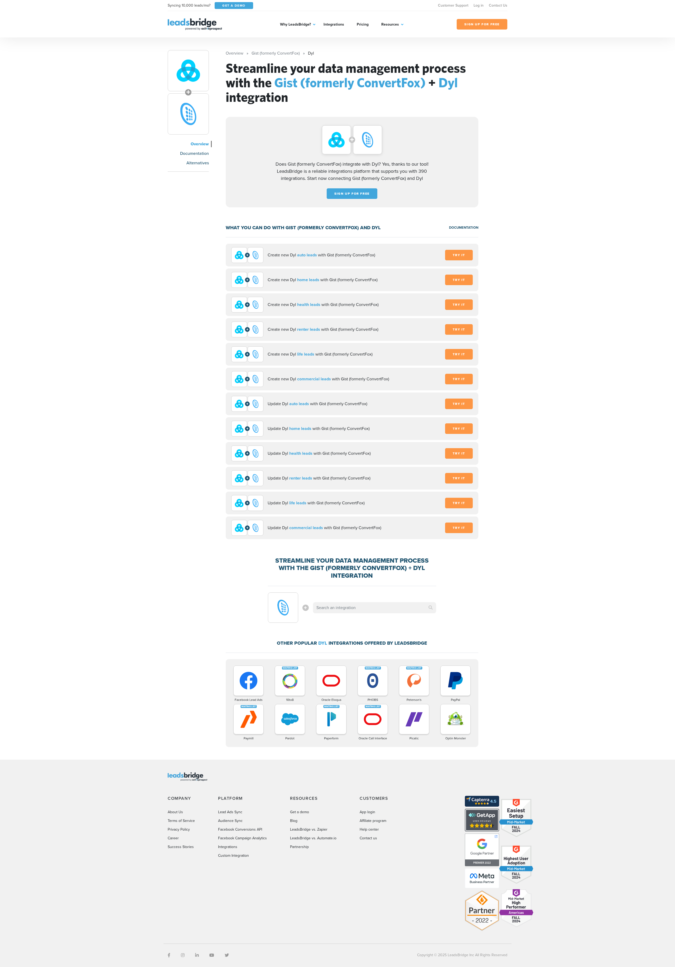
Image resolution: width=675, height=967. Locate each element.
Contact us (368, 838)
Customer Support (453, 5)
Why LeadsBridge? (295, 24)
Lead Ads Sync (230, 812)
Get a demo (299, 812)
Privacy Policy (179, 829)
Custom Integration (233, 855)
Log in (479, 5)
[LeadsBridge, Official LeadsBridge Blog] (195, 24)
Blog (293, 821)
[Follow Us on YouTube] (211, 955)
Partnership (299, 847)
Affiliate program (373, 821)
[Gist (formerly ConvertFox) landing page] (188, 70)
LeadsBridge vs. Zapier (308, 829)
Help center (369, 829)
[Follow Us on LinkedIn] (197, 955)
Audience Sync (230, 821)
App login (367, 812)
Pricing (363, 24)
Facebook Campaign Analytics (242, 838)
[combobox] (374, 607)
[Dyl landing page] (188, 114)
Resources (390, 24)
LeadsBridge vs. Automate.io (313, 838)
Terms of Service (181, 821)
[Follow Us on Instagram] (183, 955)
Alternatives (197, 163)
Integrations (334, 24)
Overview (200, 144)
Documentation (194, 153)
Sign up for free (352, 193)
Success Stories (181, 847)
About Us (175, 812)
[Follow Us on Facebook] (169, 955)
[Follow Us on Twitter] (227, 955)
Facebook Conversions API (240, 829)
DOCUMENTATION (463, 227)
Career (173, 838)
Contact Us (498, 5)
